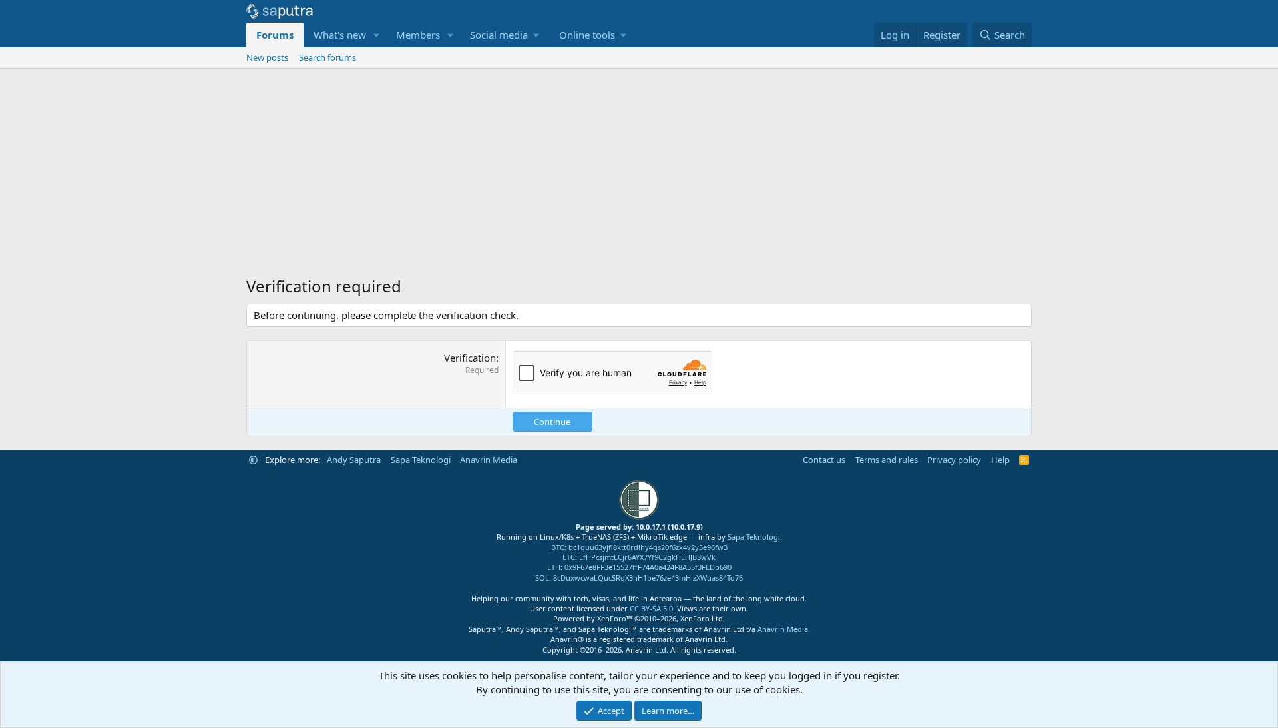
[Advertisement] (639, 168)
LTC (568, 557)
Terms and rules (886, 460)
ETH (553, 567)
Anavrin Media (488, 460)
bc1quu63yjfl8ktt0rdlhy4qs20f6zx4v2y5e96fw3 (648, 547)
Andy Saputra (354, 460)
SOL (542, 578)
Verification (470, 357)
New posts (267, 57)
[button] (376, 35)
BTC (557, 547)
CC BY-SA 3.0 (651, 608)
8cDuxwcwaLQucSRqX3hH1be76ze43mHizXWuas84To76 (648, 578)
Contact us (824, 460)
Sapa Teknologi (421, 460)
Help (1000, 460)
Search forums (327, 57)
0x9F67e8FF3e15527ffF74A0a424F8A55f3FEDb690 (648, 567)
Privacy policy (954, 460)
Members (418, 34)
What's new (340, 34)
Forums (275, 34)
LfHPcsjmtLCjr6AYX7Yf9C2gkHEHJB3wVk (647, 557)
